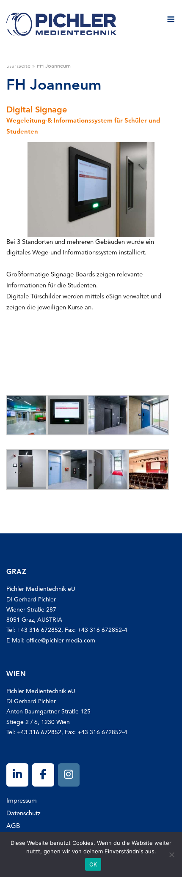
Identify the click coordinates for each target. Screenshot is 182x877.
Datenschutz (23, 814)
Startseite (18, 66)
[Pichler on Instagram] (69, 775)
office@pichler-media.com (60, 641)
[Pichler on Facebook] (43, 775)
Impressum (21, 801)
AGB (13, 826)
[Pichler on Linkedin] (17, 775)
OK (93, 864)
